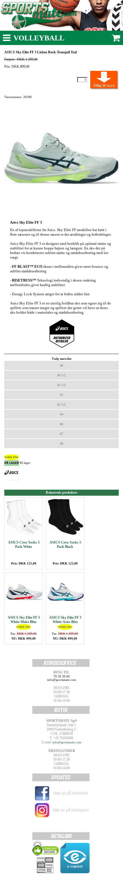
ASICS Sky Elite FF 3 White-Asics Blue (65, 620)
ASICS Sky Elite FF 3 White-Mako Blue (24, 620)
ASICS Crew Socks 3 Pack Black (65, 544)
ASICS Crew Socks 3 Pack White (23, 544)
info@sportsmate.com (66, 742)
